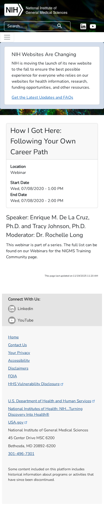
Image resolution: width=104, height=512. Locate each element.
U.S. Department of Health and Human (49, 400)
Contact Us (17, 344)
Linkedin (25, 309)
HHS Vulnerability (34, 383)
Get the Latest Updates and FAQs (42, 97)
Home (13, 337)
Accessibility (19, 360)
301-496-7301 (21, 453)
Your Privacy (19, 352)
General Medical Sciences (46, 12)
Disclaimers (18, 368)
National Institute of (41, 7)
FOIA (12, 376)
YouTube (26, 320)
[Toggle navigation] (7, 37)
